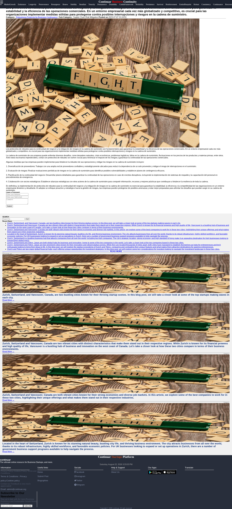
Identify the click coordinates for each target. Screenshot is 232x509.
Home (40, 472)
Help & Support (118, 467)
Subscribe (27, 506)
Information (6, 467)
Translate (189, 467)
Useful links (42, 467)
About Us (115, 472)
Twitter (79, 480)
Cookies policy (13, 480)
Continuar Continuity (118, 1)
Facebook (80, 472)
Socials (77, 467)
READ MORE (116, 251)
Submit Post (42, 476)
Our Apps (152, 467)
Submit (9, 206)
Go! (27, 219)
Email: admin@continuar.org (13, 489)
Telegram (80, 485)
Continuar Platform (116, 456)
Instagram (80, 476)
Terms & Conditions (10, 476)
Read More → (8, 300)
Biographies (42, 480)
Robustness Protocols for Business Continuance (37, 17)
